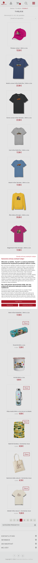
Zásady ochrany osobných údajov (26, 256)
